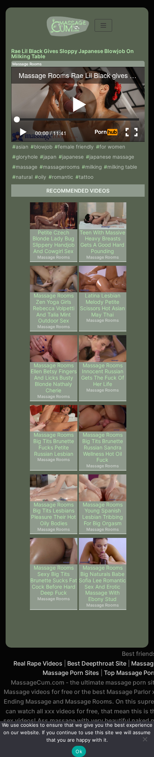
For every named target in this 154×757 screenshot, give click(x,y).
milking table (122, 167)
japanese (73, 157)
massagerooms (61, 167)
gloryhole (27, 157)
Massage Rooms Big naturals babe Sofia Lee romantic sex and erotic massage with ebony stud (102, 583)
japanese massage (111, 157)
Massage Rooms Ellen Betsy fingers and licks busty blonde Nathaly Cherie (54, 377)
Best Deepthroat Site (96, 663)
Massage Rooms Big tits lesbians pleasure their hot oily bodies (53, 514)
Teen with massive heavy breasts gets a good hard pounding (102, 242)
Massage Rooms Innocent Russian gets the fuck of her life (102, 374)
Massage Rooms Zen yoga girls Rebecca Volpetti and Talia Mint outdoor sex (53, 308)
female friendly (76, 147)
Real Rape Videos (37, 663)
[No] (144, 739)
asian (22, 147)
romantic (62, 177)
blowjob (43, 147)
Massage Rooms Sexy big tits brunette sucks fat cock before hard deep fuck (53, 580)
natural (24, 177)
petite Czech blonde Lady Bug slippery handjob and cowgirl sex (54, 242)
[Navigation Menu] (103, 25)
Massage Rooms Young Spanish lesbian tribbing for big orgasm (102, 514)
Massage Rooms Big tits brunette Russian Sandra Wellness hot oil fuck (102, 447)
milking (93, 167)
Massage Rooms (26, 64)
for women (112, 147)
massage (26, 167)
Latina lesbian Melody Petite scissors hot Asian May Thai (102, 305)
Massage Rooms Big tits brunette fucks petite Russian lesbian (53, 444)
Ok (79, 751)
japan (49, 157)
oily (42, 177)
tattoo (86, 177)
